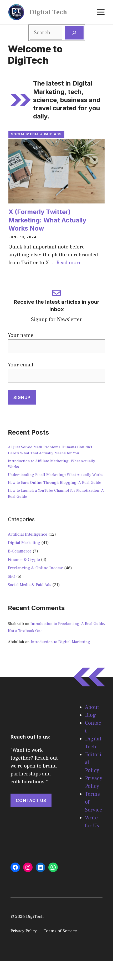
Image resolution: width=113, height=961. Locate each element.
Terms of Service (60, 931)
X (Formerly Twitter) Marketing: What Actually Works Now (47, 220)
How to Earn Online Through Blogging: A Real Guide (54, 482)
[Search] (74, 32)
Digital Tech (48, 12)
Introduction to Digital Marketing (60, 641)
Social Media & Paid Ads (36, 134)
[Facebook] (15, 867)
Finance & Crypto (24, 559)
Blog (90, 715)
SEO (11, 576)
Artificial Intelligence (27, 534)
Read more (68, 262)
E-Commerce (20, 551)
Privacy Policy (24, 931)
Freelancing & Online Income (35, 568)
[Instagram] (28, 867)
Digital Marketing (24, 542)
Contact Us (31, 800)
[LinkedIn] (40, 867)
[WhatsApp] (53, 867)
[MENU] (101, 12)
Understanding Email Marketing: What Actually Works (55, 474)
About (92, 707)
